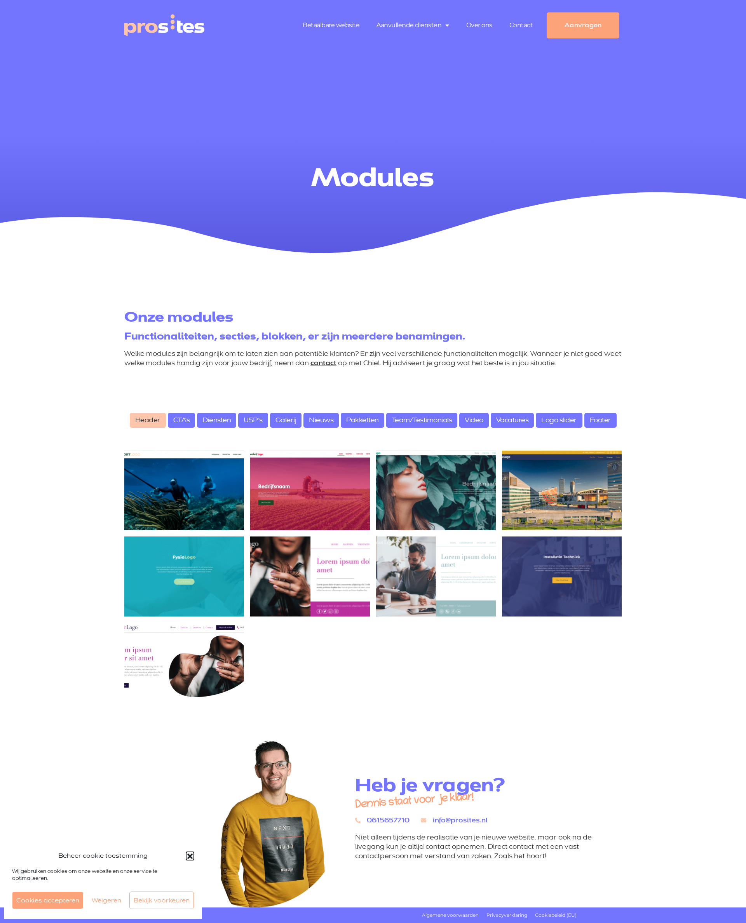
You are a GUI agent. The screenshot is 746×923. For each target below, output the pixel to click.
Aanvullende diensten (408, 25)
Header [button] (147, 420)
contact (323, 363)
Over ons (479, 25)
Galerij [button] (285, 420)
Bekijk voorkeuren (162, 900)
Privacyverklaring (506, 915)
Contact (521, 25)
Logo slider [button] (559, 420)
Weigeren (106, 900)
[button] (190, 856)
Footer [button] (600, 420)
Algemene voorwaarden (450, 915)
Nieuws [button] (321, 420)
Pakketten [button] (362, 420)
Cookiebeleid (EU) (556, 915)
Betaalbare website (331, 25)
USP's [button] (253, 420)
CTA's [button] (181, 420)
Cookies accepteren (47, 900)
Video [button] (474, 420)
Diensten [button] (216, 420)
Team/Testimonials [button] (422, 420)
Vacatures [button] (512, 420)
